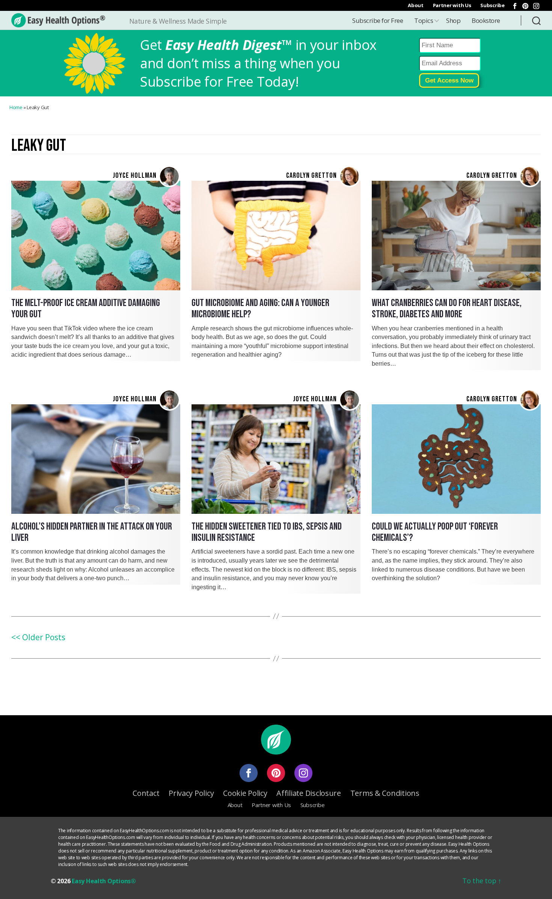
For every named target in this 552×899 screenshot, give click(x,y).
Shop (453, 20)
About (416, 5)
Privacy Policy (191, 793)
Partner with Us (452, 5)
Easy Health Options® (104, 881)
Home (16, 107)
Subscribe (492, 5)
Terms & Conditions (384, 793)
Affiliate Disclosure (308, 793)
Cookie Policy (245, 793)
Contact (146, 793)
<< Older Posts (38, 637)
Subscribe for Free (377, 20)
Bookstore (486, 20)
